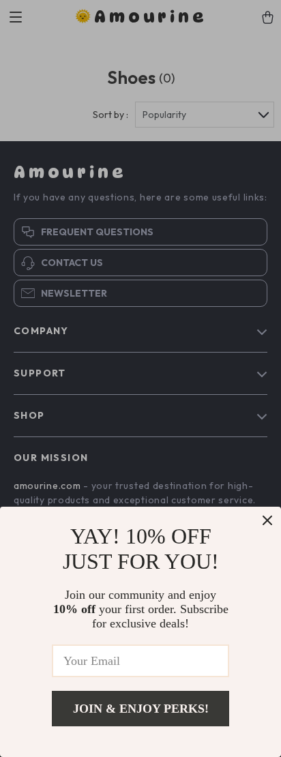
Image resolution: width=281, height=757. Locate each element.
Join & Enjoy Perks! (141, 708)
